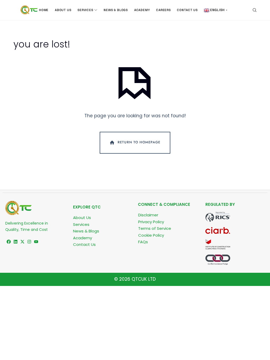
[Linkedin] (15, 241)
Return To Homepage (139, 142)
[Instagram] (29, 241)
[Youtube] (36, 241)
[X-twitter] (22, 241)
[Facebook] (8, 241)
